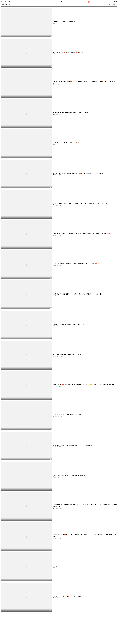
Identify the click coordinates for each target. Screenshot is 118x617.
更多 (115, 1)
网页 (9, 1)
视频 (89, 1)
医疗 (36, 1)
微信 (62, 1)
